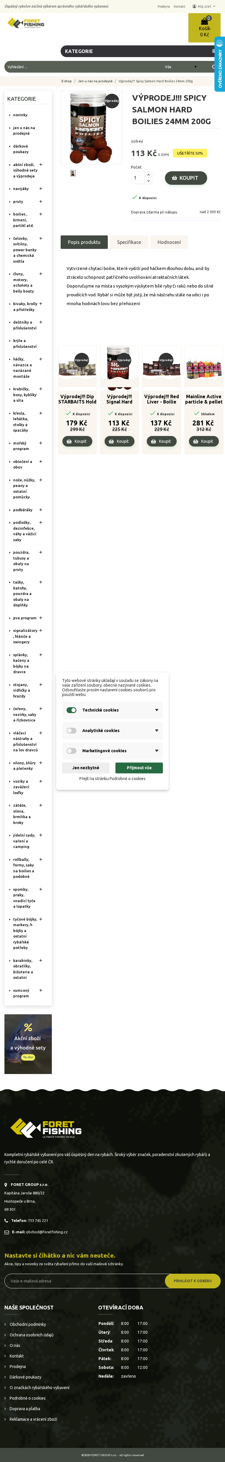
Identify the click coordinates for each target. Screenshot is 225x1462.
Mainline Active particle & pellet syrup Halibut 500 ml (204, 399)
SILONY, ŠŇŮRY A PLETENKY (24, 766)
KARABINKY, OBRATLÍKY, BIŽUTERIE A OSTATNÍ (23, 969)
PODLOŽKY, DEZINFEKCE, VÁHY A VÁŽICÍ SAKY (24, 531)
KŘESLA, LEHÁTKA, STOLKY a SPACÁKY (20, 421)
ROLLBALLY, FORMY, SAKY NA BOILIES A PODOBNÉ (23, 868)
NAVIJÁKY (21, 189)
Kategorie (21, 99)
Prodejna (17, 1366)
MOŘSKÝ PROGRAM (21, 446)
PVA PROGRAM (25, 618)
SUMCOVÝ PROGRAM (21, 993)
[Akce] (28, 1044)
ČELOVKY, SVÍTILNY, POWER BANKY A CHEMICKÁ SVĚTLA (25, 249)
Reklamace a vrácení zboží (33, 1419)
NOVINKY (20, 115)
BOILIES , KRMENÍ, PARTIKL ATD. (23, 220)
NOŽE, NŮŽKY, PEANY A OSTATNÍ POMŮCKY (24, 488)
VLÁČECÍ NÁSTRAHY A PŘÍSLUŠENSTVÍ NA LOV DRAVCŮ (25, 741)
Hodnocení (169, 242)
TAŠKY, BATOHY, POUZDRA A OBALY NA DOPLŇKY (22, 593)
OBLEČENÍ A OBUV (22, 464)
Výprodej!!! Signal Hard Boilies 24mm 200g (119, 399)
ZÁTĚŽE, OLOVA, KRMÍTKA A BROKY (22, 814)
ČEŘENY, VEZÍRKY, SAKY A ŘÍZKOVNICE (24, 714)
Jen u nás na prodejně (24, 131)
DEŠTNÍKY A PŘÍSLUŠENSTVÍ (25, 325)
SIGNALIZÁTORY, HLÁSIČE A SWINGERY (25, 636)
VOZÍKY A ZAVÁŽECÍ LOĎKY (21, 787)
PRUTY (18, 201)
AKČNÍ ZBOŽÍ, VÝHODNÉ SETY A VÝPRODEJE (25, 170)
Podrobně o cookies (27, 1398)
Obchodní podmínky (27, 1324)
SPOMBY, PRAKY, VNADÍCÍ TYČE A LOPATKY (24, 898)
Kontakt (16, 1356)
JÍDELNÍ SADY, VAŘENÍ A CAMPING (24, 841)
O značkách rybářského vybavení (39, 1387)
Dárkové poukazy (25, 1377)
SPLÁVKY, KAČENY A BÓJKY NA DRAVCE (21, 663)
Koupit (189, 178)
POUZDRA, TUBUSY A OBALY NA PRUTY (21, 561)
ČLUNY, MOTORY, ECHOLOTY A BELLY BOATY (23, 282)
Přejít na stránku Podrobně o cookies (112, 778)
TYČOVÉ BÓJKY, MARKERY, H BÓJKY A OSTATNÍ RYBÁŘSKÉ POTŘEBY (25, 933)
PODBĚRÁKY (23, 510)
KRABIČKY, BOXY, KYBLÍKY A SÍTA (25, 394)
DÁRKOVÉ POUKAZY (21, 149)
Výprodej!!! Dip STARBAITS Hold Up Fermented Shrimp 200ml (77, 399)
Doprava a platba (24, 1408)
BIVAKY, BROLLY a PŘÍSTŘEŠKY (25, 307)
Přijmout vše (139, 768)
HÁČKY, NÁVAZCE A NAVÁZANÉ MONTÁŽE (22, 367)
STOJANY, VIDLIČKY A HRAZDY (21, 690)
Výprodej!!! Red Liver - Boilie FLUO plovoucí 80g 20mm (161, 399)
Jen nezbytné (85, 768)
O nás (14, 1345)
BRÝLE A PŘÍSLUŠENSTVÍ (25, 343)
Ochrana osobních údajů (31, 1335)
